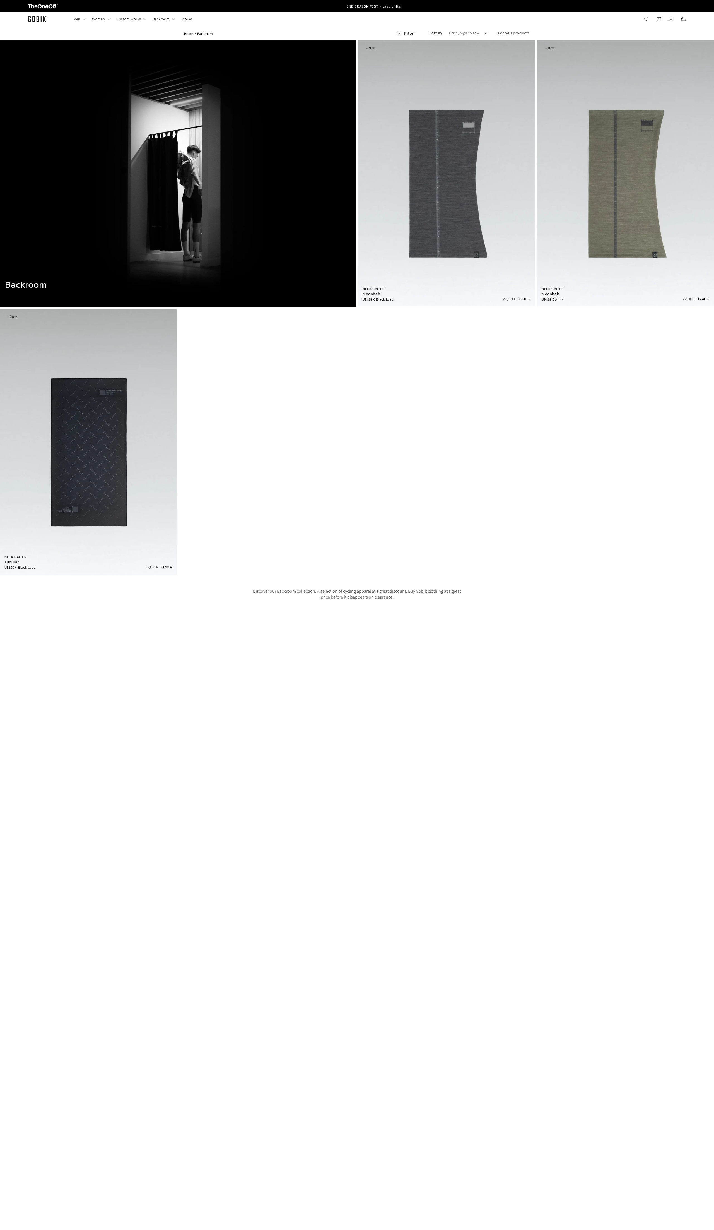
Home (188, 33)
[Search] (646, 19)
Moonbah (371, 294)
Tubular (11, 562)
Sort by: (436, 32)
